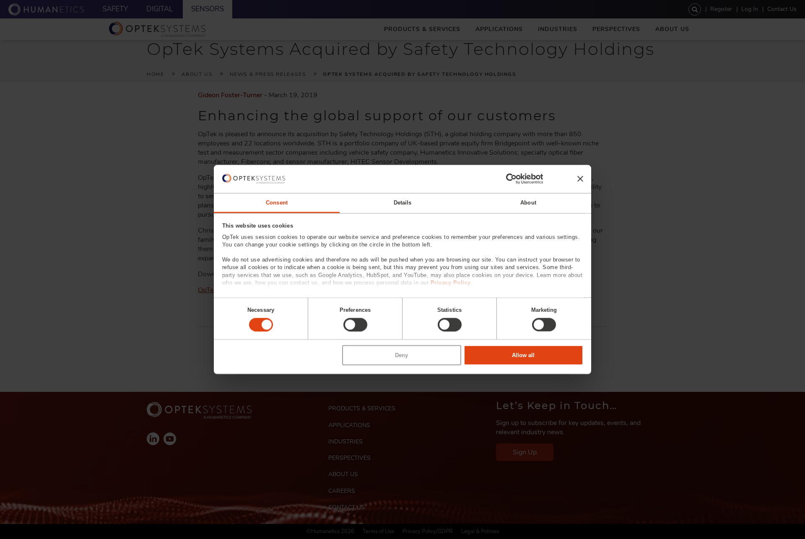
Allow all (523, 355)
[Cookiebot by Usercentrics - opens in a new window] (506, 179)
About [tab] (528, 202)
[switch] (355, 324)
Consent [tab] (277, 202)
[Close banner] (580, 179)
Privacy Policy (451, 282)
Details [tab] (403, 202)
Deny (401, 355)
